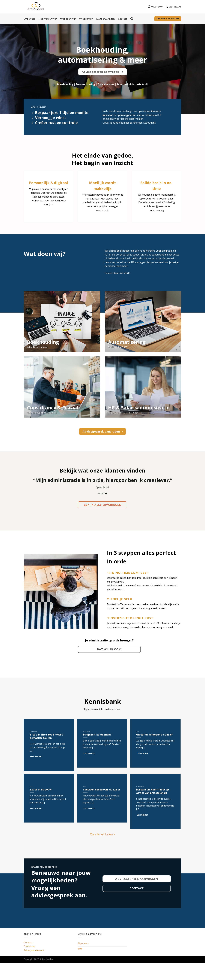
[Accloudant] (39, 6)
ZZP (80, 949)
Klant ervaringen (105, 18)
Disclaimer (29, 946)
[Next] (197, 487)
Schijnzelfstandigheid (97, 734)
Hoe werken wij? (48, 18)
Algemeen (83, 943)
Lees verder (36, 756)
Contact (122, 18)
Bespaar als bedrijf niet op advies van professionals (152, 791)
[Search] (131, 18)
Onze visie (29, 18)
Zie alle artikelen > (102, 834)
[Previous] (8, 487)
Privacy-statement (34, 950)
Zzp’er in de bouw (40, 789)
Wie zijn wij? (86, 18)
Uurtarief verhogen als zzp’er (154, 734)
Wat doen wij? (68, 18)
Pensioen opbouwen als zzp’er (101, 789)
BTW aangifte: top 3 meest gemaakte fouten (46, 736)
